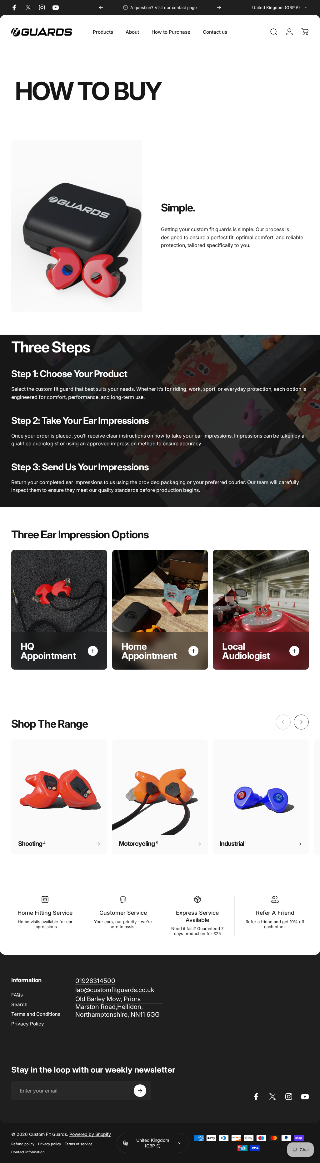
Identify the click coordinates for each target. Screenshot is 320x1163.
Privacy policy (49, 1144)
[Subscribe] (140, 1090)
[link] (119, 1007)
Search (19, 1004)
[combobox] (280, 7)
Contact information (28, 1152)
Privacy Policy (27, 1024)
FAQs (17, 995)
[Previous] (101, 7)
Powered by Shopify (90, 1134)
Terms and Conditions (35, 1014)
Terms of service (78, 1144)
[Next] (219, 7)
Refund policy (22, 1144)
